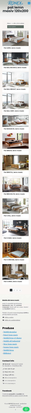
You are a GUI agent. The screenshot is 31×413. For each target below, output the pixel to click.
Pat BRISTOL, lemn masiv (13, 172)
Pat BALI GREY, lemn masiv (14, 111)
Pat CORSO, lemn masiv (13, 281)
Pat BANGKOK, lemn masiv (14, 129)
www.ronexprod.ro (10, 380)
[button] (26, 409)
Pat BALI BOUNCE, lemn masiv (15, 68)
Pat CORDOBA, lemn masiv (14, 260)
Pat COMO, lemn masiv (13, 238)
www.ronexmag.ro (9, 383)
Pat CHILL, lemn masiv (12, 216)
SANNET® (19, 407)
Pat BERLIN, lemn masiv (13, 151)
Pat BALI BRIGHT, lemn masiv (15, 89)
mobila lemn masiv (15, 405)
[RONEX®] (15, 3)
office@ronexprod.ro (10, 378)
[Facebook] (15, 409)
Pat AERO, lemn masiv (12, 48)
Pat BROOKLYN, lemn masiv (14, 194)
